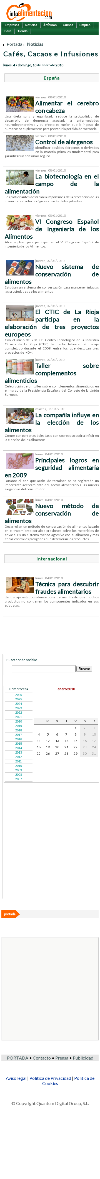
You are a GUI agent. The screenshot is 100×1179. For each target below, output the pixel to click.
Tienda (23, 31)
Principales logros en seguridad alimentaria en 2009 (52, 467)
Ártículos (50, 25)
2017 (18, 734)
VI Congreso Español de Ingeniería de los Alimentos (52, 229)
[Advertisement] (45, 863)
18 (39, 747)
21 (66, 747)
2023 (18, 708)
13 (57, 741)
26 (48, 753)
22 (76, 747)
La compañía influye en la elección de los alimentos (52, 422)
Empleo (85, 25)
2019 (18, 726)
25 (39, 753)
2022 (18, 712)
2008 (18, 774)
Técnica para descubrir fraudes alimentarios (67, 587)
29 (76, 753)
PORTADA (17, 1057)
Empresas (12, 25)
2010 (18, 765)
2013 (18, 752)
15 (76, 741)
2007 (18, 779)
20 (57, 747)
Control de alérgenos (64, 142)
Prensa (61, 1057)
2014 (18, 748)
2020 (18, 721)
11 (39, 741)
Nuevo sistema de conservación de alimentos (52, 274)
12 (48, 741)
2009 (18, 770)
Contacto (42, 1057)
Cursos (68, 25)
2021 (18, 717)
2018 (18, 730)
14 (66, 741)
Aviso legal (16, 1078)
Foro (7, 31)
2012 (18, 757)
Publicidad (83, 1057)
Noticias (31, 25)
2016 (18, 739)
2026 (18, 694)
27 (57, 753)
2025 (18, 699)
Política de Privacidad (50, 1078)
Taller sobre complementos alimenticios (52, 373)
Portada (14, 44)
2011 (18, 761)
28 (66, 753)
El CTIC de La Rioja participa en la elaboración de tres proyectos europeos (52, 323)
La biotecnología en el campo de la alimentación (52, 183)
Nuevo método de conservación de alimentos (52, 513)
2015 (18, 743)
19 (48, 747)
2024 (18, 703)
